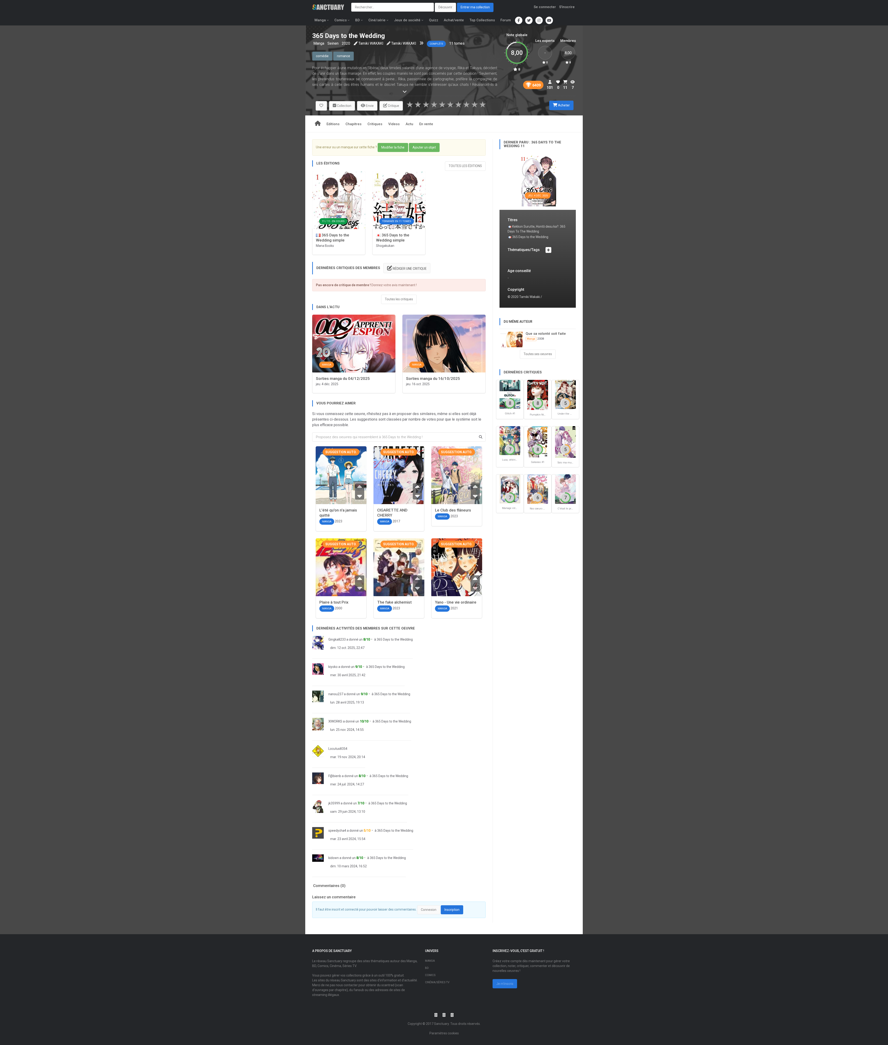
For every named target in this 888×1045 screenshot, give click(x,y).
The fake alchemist (394, 602)
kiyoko (333, 667)
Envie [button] (369, 106)
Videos (394, 124)
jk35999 (334, 803)
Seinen (333, 43)
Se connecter (545, 7)
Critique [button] (393, 106)
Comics (340, 20)
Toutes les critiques (399, 299)
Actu (409, 124)
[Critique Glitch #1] (510, 394)
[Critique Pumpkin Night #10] (537, 394)
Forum (505, 20)
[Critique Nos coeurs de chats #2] (537, 489)
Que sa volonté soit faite (546, 334)
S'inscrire (567, 7)
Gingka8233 (337, 639)
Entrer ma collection (475, 7)
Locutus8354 (337, 748)
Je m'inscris (504, 984)
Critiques (374, 124)
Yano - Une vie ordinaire (455, 602)
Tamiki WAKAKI (370, 43)
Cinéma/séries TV (437, 982)
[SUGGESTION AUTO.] (341, 481)
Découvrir (445, 7)
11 (451, 43)
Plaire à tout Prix (333, 602)
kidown (333, 858)
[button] (321, 106)
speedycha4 (337, 830)
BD (357, 20)
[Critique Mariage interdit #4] (510, 488)
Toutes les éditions (465, 166)
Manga (320, 20)
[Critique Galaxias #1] (537, 441)
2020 (346, 43)
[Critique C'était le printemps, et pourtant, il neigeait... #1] (565, 489)
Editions (333, 124)
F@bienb (334, 776)
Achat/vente (454, 20)
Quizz (433, 20)
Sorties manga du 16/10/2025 (433, 378)
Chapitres (353, 124)
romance (343, 56)
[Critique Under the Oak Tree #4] (565, 394)
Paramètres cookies (444, 1033)
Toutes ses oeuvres (538, 354)
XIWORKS (335, 721)
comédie (322, 56)
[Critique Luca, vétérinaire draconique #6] (510, 440)
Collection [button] (343, 106)
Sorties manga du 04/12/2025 (343, 378)
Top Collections (482, 20)
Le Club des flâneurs (453, 510)
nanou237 (335, 694)
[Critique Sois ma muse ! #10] (565, 442)
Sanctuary (441, 1024)
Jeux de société (407, 20)
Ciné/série (376, 20)
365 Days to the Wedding (395, 639)
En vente (426, 124)
